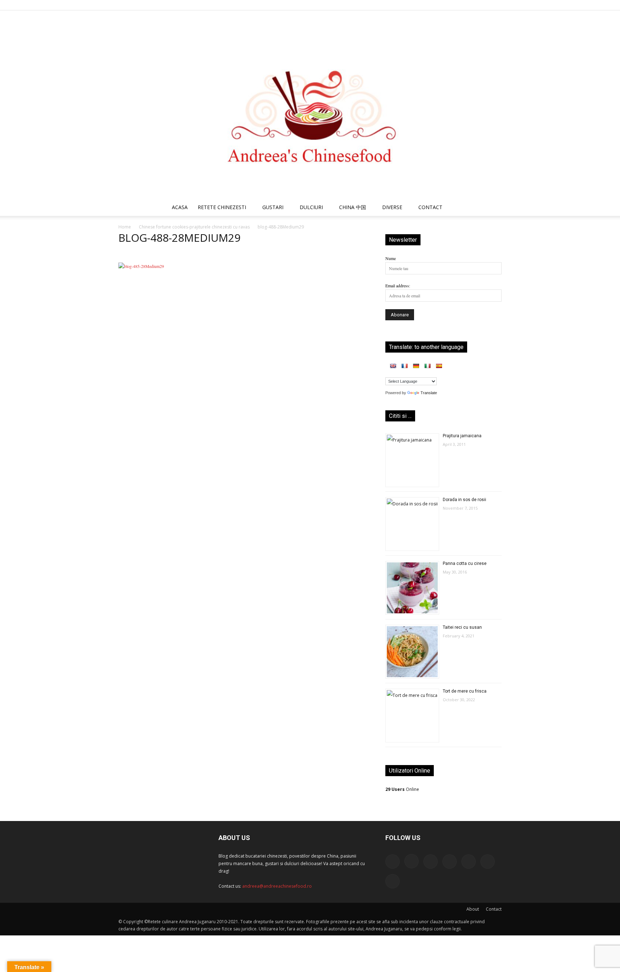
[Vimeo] (484, 5)
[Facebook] (425, 5)
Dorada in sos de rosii (464, 499)
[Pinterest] (460, 5)
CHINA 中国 (352, 207)
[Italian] (427, 366)
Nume (390, 258)
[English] (393, 366)
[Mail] (448, 5)
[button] (493, 208)
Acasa (180, 207)
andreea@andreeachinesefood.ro (277, 886)
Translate (429, 393)
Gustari (272, 207)
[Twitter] (472, 5)
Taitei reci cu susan (462, 627)
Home (124, 227)
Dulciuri (311, 207)
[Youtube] (496, 5)
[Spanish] (439, 366)
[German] (416, 366)
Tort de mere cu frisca (465, 691)
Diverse (392, 207)
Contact (494, 909)
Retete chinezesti (222, 207)
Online (402, 789)
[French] (404, 366)
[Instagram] (437, 5)
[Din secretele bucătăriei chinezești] (310, 104)
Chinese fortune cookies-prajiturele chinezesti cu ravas (194, 227)
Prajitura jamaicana (462, 435)
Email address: (397, 285)
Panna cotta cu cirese (465, 563)
